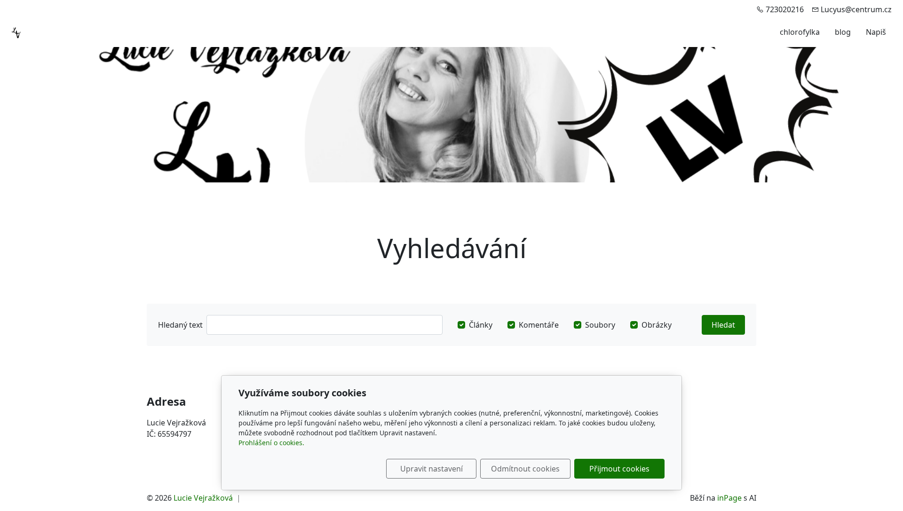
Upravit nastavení (431, 469)
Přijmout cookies (619, 469)
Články (480, 325)
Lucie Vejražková (203, 498)
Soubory (600, 325)
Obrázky (657, 325)
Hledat (723, 325)
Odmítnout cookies (525, 469)
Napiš (876, 32)
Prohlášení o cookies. (271, 442)
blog (843, 32)
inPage (729, 498)
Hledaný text (180, 325)
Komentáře (539, 325)
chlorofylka (800, 32)
